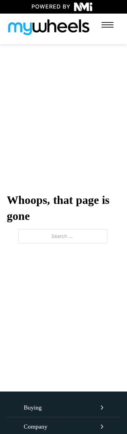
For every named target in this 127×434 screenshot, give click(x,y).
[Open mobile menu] (107, 25)
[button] (63, 407)
